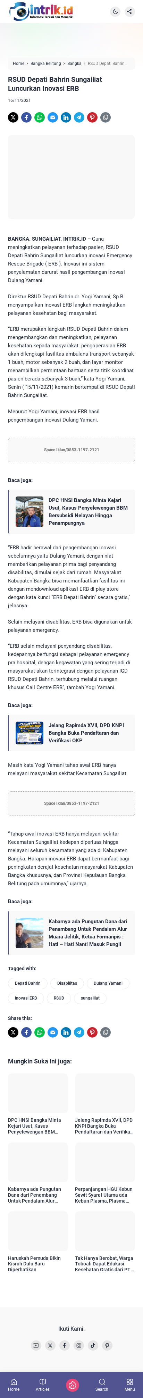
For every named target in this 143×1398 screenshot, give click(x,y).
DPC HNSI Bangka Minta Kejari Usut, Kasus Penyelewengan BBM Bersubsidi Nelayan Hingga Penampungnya (88, 511)
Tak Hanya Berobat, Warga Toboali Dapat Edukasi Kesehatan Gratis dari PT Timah (104, 1264)
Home (13, 1389)
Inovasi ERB (26, 998)
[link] (13, 117)
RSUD (59, 998)
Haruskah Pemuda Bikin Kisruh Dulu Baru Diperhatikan (34, 1264)
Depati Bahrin (28, 983)
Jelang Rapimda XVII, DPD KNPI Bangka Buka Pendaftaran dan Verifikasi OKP (86, 733)
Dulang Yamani (108, 983)
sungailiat (90, 998)
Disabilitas (67, 983)
